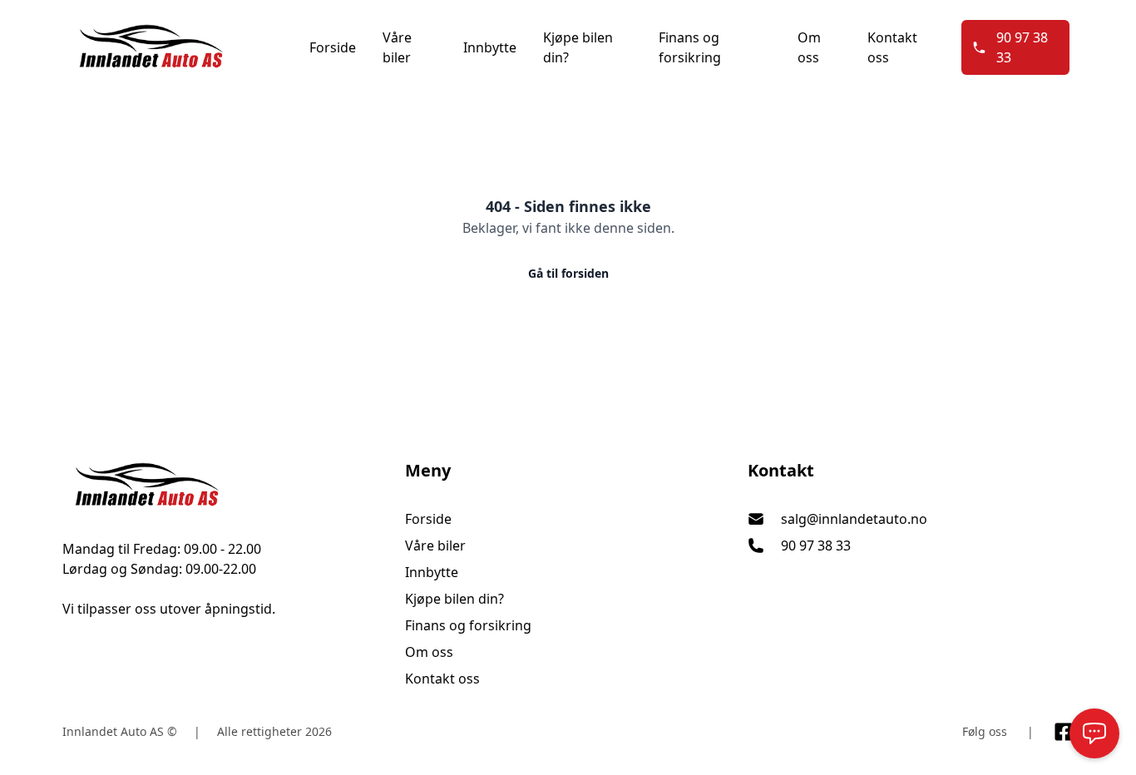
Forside (332, 47)
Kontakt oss (892, 47)
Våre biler (397, 47)
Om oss (809, 47)
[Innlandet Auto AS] (225, 485)
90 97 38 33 (1022, 47)
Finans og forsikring (690, 47)
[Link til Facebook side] (1064, 732)
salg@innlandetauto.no (854, 519)
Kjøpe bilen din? (578, 47)
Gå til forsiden (568, 273)
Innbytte (489, 47)
